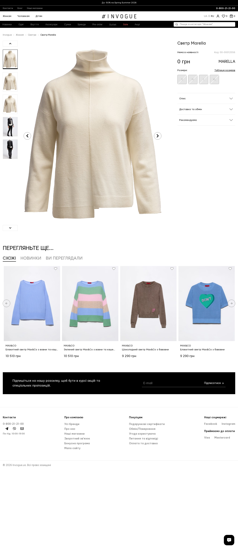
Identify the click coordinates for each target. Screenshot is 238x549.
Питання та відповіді (143, 438)
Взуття (34, 24)
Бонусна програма (77, 443)
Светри (32, 35)
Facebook (211, 424)
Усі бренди (71, 424)
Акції (137, 24)
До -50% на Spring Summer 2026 (119, 3)
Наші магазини (35, 8)
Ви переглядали (64, 258)
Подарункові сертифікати (147, 424)
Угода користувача (142, 434)
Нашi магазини (74, 434)
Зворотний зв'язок (77, 438)
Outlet (112, 25)
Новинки (30, 258)
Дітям (39, 16)
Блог (19, 8)
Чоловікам (23, 16)
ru (212, 16)
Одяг (21, 24)
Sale (125, 24)
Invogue (7, 35)
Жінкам (20, 35)
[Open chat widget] (229, 540)
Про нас (69, 429)
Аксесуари (51, 24)
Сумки (67, 24)
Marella (227, 61)
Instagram (228, 424)
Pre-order (97, 24)
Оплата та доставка (143, 443)
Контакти (8, 8)
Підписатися (212, 383)
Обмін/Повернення (142, 429)
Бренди (82, 24)
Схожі (9, 258)
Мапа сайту (72, 448)
